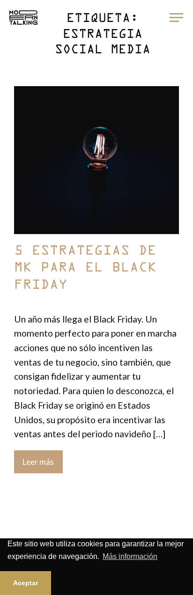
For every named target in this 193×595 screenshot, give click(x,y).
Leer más (38, 462)
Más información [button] (130, 556)
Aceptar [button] (25, 583)
